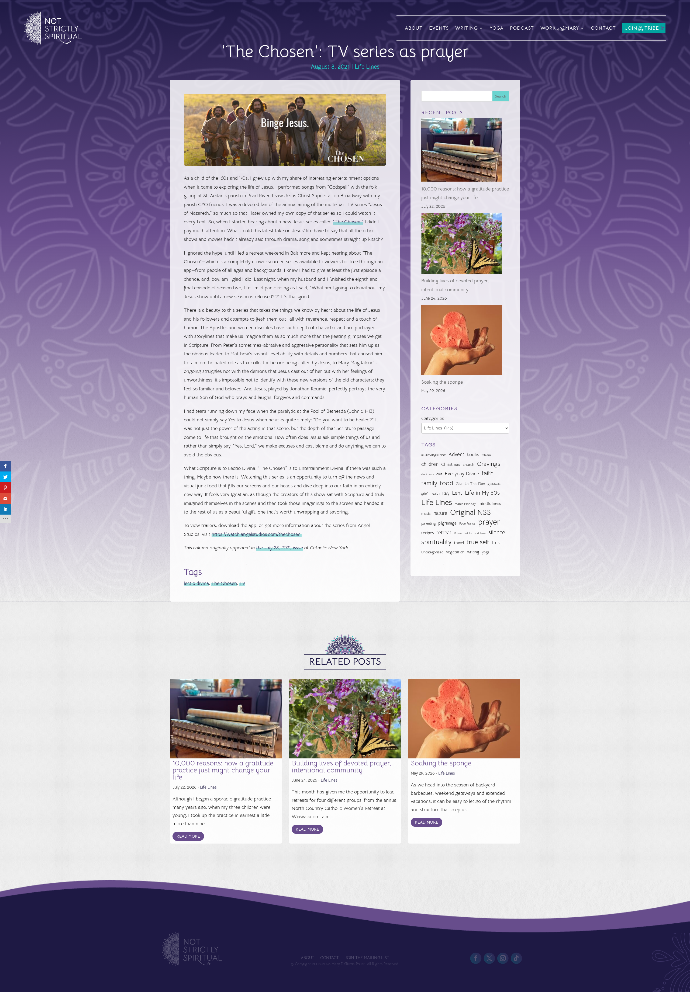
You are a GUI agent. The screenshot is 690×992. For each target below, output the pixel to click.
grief (424, 493)
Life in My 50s (482, 492)
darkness (427, 474)
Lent (457, 493)
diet (439, 474)
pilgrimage (447, 523)
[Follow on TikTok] (516, 958)
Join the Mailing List (367, 958)
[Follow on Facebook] (475, 958)
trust (496, 543)
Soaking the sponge (442, 382)
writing (473, 551)
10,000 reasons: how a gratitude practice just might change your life (222, 770)
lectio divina (196, 583)
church (468, 464)
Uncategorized (432, 552)
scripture (480, 533)
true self (478, 542)
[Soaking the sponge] (461, 341)
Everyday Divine (462, 473)
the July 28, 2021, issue (279, 548)
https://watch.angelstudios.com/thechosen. (257, 534)
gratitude (494, 484)
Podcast (522, 28)
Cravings (488, 463)
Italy (445, 493)
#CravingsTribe (433, 454)
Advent (456, 454)
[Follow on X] (489, 958)
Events (439, 28)
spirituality (436, 542)
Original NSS (470, 512)
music (426, 513)
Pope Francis (467, 523)
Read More (188, 836)
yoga (485, 552)
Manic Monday (465, 504)
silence (496, 532)
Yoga (496, 28)
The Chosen (224, 583)
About (414, 28)
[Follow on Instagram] (502, 958)
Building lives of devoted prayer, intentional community (341, 767)
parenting (428, 523)
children (430, 464)
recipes (427, 532)
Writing (466, 28)
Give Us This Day (470, 483)
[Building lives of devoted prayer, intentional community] (461, 244)
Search (500, 96)
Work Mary (559, 29)
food (446, 483)
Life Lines (367, 66)
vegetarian (455, 551)
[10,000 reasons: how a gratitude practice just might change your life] (461, 151)
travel (459, 542)
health (435, 493)
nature (440, 513)
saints (468, 533)
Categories (432, 418)
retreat (443, 532)
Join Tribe (642, 28)
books (473, 454)
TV (242, 583)
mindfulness (489, 503)
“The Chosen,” (348, 222)
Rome (458, 533)
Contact (603, 28)
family (429, 483)
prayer (489, 522)
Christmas (450, 464)
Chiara (486, 455)
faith (488, 473)
